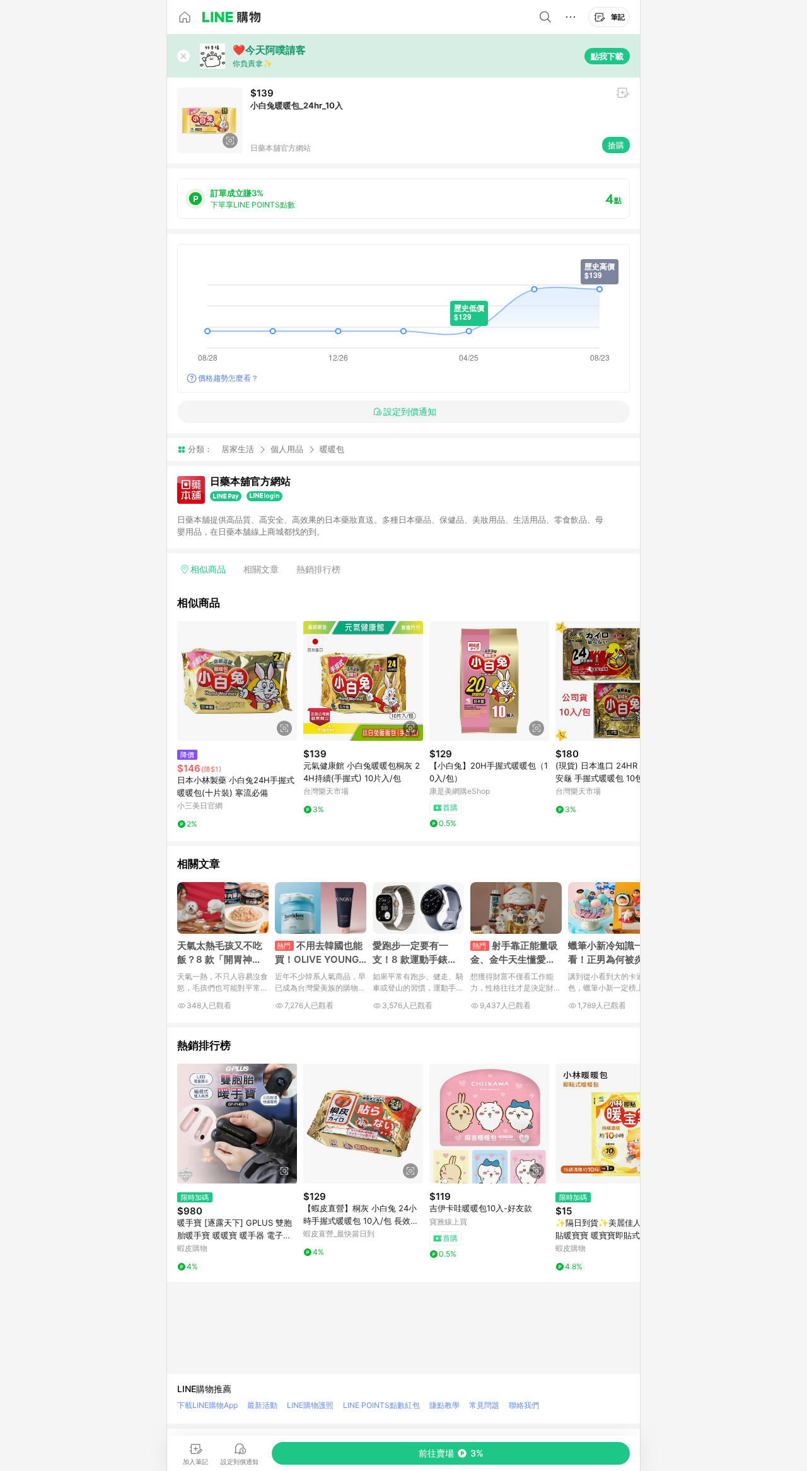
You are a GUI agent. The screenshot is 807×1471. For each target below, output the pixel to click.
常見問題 (484, 1405)
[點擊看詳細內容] (237, 681)
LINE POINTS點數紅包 (381, 1405)
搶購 (616, 145)
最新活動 (262, 1405)
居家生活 (237, 449)
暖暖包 (332, 449)
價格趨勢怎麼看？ (228, 378)
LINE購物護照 (310, 1405)
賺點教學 (444, 1405)
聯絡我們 (524, 1405)
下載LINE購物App (207, 1405)
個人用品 (286, 449)
